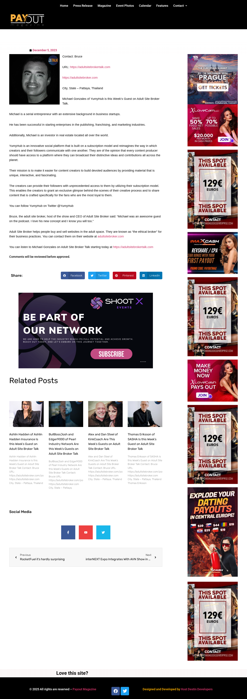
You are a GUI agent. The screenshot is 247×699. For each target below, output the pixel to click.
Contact (178, 5)
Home (64, 5)
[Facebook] (115, 691)
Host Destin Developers (197, 689)
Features (162, 5)
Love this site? (72, 673)
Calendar (145, 5)
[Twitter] (103, 532)
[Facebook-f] (68, 532)
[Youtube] (86, 532)
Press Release (83, 5)
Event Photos (125, 5)
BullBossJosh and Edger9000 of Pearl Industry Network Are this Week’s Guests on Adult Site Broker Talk (64, 444)
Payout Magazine (84, 689)
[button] (180, 6)
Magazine (104, 5)
